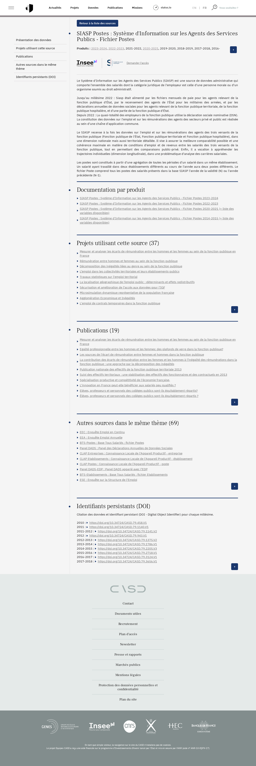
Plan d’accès (128, 634)
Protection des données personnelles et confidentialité (128, 687)
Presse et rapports (128, 654)
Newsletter (128, 644)
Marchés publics (128, 665)
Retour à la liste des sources (97, 23)
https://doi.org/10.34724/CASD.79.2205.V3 (127, 548)
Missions (137, 7)
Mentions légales (128, 675)
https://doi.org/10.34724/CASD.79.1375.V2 (127, 540)
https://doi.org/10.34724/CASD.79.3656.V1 (127, 561)
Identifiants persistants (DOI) (36, 77)
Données (93, 7)
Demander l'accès (138, 63)
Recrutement (128, 624)
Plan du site (128, 699)
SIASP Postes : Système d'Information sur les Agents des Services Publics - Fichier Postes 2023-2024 (149, 198)
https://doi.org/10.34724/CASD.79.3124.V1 (127, 557)
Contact (128, 603)
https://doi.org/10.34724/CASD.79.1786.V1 (127, 544)
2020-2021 (150, 48)
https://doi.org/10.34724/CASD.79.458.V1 (118, 523)
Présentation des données (33, 40)
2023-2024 (99, 48)
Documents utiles (128, 614)
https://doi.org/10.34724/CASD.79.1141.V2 (127, 531)
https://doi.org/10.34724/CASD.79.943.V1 (118, 535)
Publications (115, 7)
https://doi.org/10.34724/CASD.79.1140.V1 (119, 527)
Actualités (55, 7)
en (194, 8)
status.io (166, 7)
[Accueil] (29, 8)
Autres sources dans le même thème (36, 67)
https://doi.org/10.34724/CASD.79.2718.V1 (127, 553)
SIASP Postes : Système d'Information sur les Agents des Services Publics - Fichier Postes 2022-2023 (149, 203)
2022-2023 (116, 48)
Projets (74, 7)
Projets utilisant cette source (35, 48)
